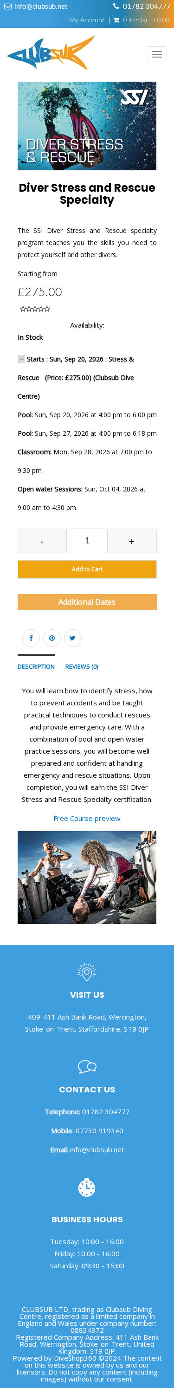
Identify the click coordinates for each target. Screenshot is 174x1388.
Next (159, 138)
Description (36, 667)
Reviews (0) (81, 667)
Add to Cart (87, 569)
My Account (86, 20)
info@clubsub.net (40, 6)
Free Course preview (87, 818)
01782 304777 (147, 6)
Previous (17, 138)
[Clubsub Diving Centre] (51, 54)
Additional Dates (87, 602)
